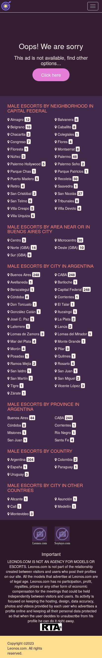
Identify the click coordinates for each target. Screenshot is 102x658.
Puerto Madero (24, 178)
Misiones (16, 432)
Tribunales (68, 200)
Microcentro (70, 240)
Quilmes (66, 356)
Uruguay (19, 474)
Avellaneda (21, 282)
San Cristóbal (22, 193)
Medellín (66, 506)
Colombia (67, 459)
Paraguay (67, 466)
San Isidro (20, 370)
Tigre (16, 385)
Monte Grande (71, 341)
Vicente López (71, 385)
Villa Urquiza (22, 215)
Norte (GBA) (23, 247)
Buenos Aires (24, 274)
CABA (66, 274)
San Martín (21, 378)
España (18, 466)
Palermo (67, 156)
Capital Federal (74, 289)
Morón (17, 348)
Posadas (19, 356)
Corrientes (68, 296)
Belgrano (20, 126)
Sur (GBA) (20, 254)
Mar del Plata (22, 341)
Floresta (18, 149)
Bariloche (67, 282)
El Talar (66, 304)
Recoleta (67, 178)
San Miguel (68, 378)
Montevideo (21, 513)
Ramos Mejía (22, 363)
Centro (17, 240)
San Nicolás (70, 193)
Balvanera (67, 119)
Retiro (17, 186)
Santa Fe (64, 439)
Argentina (21, 459)
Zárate (17, 393)
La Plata (66, 319)
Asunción (67, 498)
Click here (51, 75)
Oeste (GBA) (71, 247)
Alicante (18, 498)
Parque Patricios (72, 171)
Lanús (64, 326)
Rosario (66, 363)
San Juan (67, 370)
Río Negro (65, 432)
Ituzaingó (67, 311)
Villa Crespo (21, 208)
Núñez (17, 156)
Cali (15, 506)
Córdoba (19, 296)
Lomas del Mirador (74, 333)
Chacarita (19, 134)
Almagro (19, 119)
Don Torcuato (23, 304)
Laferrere (19, 326)
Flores (65, 141)
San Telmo (20, 200)
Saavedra (67, 186)
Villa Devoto (69, 208)
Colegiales (68, 134)
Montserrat (68, 149)
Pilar (63, 348)
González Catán (25, 311)
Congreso (20, 141)
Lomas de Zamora (26, 333)
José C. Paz (21, 319)
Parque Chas (22, 171)
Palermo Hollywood (27, 163)
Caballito (66, 126)
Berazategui (21, 289)
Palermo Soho (71, 163)
